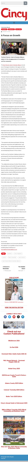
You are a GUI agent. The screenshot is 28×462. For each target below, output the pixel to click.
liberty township (12, 257)
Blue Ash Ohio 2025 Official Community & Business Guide (14, 447)
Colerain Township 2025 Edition (14, 390)
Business (4, 29)
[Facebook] (5, 316)
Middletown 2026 (14, 341)
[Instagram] (18, 316)
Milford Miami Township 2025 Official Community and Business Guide (14, 410)
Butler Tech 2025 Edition (14, 396)
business (10, 253)
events (4, 257)
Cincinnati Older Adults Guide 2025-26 (14, 354)
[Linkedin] (22, 316)
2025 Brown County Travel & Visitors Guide (14, 375)
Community (11, 29)
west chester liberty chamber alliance (11, 261)
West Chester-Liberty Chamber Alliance (12, 65)
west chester (22, 257)
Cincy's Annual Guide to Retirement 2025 (14, 403)
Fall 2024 (18, 29)
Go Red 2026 (14, 347)
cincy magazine (18, 253)
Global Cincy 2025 (14, 368)
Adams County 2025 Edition (14, 383)
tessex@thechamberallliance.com (9, 249)
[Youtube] (14, 316)
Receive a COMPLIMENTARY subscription (14, 302)
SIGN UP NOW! (14, 278)
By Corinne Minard (6, 27)
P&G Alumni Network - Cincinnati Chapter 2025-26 (14, 361)
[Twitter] (9, 316)
